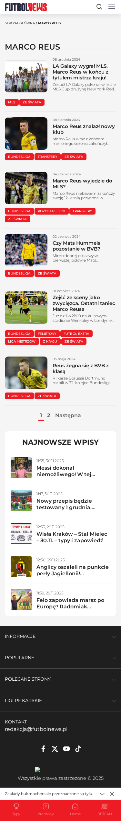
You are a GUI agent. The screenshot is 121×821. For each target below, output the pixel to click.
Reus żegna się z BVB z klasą (81, 368)
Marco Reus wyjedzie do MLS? (82, 184)
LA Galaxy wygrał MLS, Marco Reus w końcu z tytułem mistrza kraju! (80, 72)
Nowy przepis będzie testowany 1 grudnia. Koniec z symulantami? (67, 507)
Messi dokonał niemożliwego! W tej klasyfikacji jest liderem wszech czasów (67, 477)
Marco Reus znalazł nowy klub (84, 129)
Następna (68, 415)
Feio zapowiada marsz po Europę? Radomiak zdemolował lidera (70, 606)
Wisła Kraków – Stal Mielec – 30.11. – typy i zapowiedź (71, 537)
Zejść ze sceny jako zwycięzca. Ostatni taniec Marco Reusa (84, 303)
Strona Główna (20, 23)
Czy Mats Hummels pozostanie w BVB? (76, 246)
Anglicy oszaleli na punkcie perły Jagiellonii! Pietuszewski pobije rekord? (72, 577)
